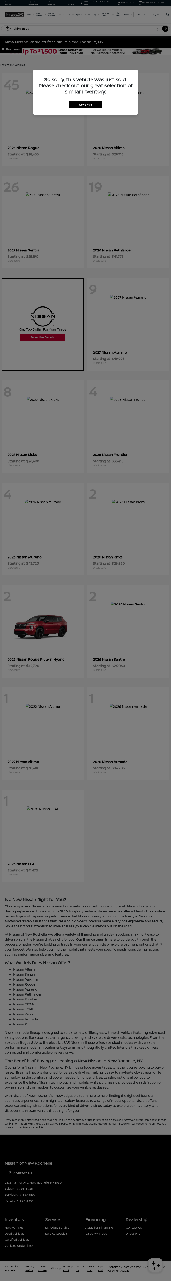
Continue (85, 104)
